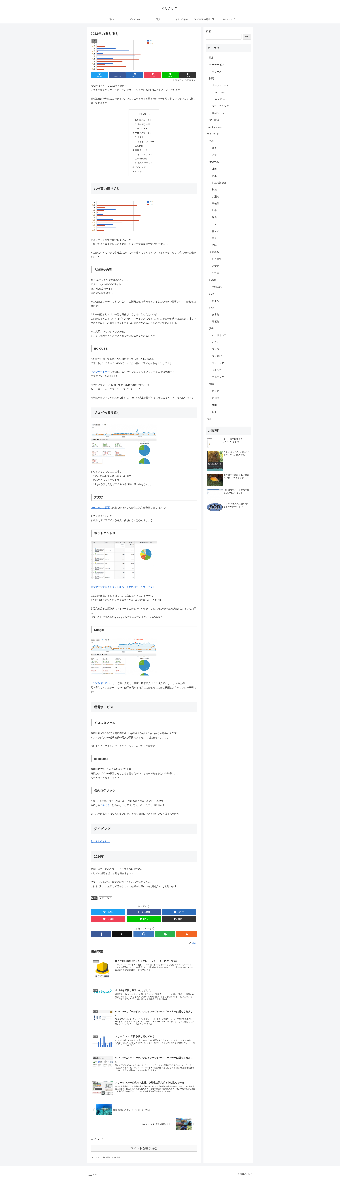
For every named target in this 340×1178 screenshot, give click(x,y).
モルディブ (218, 377)
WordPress (220, 99)
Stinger (140, 146)
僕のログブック (144, 163)
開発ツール (218, 113)
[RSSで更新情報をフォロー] (186, 934)
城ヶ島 (215, 391)
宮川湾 (215, 398)
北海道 (212, 279)
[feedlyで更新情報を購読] (165, 934)
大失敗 (140, 137)
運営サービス (141, 150)
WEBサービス (216, 64)
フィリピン (218, 356)
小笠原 (215, 273)
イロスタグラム (144, 154)
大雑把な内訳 (143, 124)
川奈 (214, 210)
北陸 (211, 293)
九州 (211, 141)
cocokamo (142, 158)
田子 (214, 224)
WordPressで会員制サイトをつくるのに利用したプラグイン (123, 587)
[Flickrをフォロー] (122, 934)
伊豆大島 (217, 259)
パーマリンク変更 (100, 507)
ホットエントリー (145, 141)
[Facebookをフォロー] (101, 934)
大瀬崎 (215, 196)
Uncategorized (214, 127)
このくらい (106, 805)
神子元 (215, 231)
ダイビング (140, 167)
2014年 (138, 171)
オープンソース (220, 85)
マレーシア (218, 363)
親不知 (215, 300)
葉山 (214, 404)
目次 (139, 114)
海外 (211, 328)
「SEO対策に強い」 (101, 683)
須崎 (214, 245)
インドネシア (219, 335)
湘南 (211, 384)
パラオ (215, 342)
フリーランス (106, 898)
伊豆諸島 (214, 252)
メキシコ (217, 370)
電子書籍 (214, 120)
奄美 (214, 148)
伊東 (214, 175)
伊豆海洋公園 (219, 182)
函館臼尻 (217, 287)
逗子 (214, 412)
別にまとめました (100, 841)
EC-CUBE (142, 128)
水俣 (214, 154)
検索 (208, 31)
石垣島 (215, 321)
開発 (95, 898)
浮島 (214, 217)
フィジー (217, 349)
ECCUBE (220, 92)
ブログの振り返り (143, 133)
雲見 (214, 238)
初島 (214, 189)
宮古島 (215, 314)
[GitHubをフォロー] (143, 934)
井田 (214, 168)
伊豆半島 (214, 162)
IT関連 (210, 57)
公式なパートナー (100, 371)
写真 (209, 418)
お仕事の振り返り (143, 120)
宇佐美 (215, 203)
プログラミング (220, 106)
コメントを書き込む (143, 1148)
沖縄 (211, 307)
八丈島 (215, 266)
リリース (217, 71)
